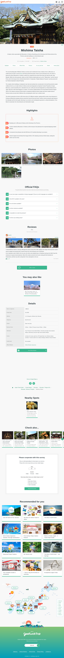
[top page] (12, 387)
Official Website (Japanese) (30, 344)
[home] (5, 2)
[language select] (56, 2)
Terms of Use (32, 651)
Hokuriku (31, 597)
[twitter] (33, 383)
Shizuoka (36, 387)
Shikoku (20, 612)
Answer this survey (32, 488)
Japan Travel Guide (19, 387)
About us (15, 651)
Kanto (43, 607)
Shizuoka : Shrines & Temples (27, 389)
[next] (62, 439)
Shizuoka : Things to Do (45, 387)
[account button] (59, 2)
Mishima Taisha (43, 61)
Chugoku (19, 601)
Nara (21, 73)
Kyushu (8, 603)
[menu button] (62, 2)
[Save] (62, 45)
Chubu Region (28, 387)
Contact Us (48, 651)
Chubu (31, 612)
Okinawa (15, 587)
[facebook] (30, 383)
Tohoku (45, 598)
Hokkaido (54, 588)
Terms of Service (23, 651)
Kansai (25, 599)
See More (56, 237)
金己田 (10, 235)
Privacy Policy (40, 651)
